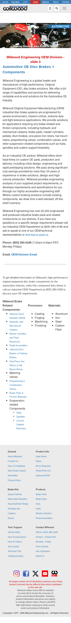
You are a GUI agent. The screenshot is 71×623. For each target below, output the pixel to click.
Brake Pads (41, 499)
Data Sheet (41, 456)
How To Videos (15, 542)
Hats (38, 504)
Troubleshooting (15, 556)
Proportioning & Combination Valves (17, 385)
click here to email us (36, 235)
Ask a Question (43, 551)
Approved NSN (43, 475)
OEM (35, 2)
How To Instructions (17, 537)
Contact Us (13, 461)
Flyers (39, 461)
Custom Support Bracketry (21, 424)
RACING (15, 2)
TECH (56, 2)
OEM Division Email (24, 254)
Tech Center (13, 546)
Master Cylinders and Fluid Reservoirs (17, 337)
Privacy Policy (14, 480)
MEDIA (45, 2)
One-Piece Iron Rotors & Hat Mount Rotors (16, 365)
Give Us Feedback (16, 466)
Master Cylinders (44, 513)
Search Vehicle (15, 494)
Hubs (19, 412)
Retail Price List (43, 470)
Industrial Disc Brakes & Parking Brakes (18, 353)
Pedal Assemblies (18, 345)
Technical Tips (14, 551)
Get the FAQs (14, 532)
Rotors (11, 518)
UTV (25, 2)
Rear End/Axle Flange (18, 504)
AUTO (5, 2)
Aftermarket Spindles (17, 499)
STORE (65, 2)
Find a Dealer (42, 546)
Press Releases (43, 466)
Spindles (20, 416)
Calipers (12, 513)
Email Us (40, 556)
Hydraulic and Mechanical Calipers (16, 325)
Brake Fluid (41, 494)
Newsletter (13, 475)
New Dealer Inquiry (17, 470)
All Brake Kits (14, 509)
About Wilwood (15, 456)
